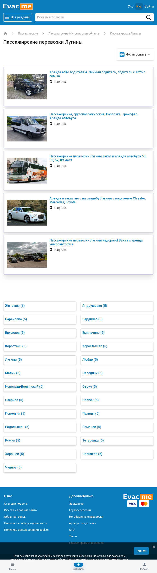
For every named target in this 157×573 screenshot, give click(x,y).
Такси (73, 536)
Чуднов (13, 467)
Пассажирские (28, 33)
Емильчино (93, 333)
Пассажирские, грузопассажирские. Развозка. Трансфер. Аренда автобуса (93, 116)
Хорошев (14, 454)
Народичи (92, 373)
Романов (91, 427)
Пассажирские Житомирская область (74, 33)
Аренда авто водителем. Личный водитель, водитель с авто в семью (97, 74)
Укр (130, 6)
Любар (90, 360)
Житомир (15, 306)
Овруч (89, 386)
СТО (72, 529)
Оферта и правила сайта (20, 510)
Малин (12, 373)
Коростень (16, 346)
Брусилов (15, 333)
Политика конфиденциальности (25, 523)
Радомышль (17, 427)
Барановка (16, 319)
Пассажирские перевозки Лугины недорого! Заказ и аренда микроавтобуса (96, 242)
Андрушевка (94, 306)
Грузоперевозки (80, 510)
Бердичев (92, 319)
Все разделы (20, 17)
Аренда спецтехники (82, 523)
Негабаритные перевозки (86, 516)
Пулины (91, 413)
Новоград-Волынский (24, 386)
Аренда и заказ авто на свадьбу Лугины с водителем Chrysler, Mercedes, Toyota (97, 200)
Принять (141, 551)
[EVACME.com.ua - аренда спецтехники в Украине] (5, 33)
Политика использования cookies (26, 529)
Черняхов (92, 454)
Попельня (15, 413)
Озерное (14, 400)
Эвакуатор (76, 503)
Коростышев (94, 346)
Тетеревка (93, 440)
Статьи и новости (16, 503)
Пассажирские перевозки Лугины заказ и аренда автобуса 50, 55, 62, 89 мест (97, 158)
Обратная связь (15, 516)
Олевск (90, 400)
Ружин (12, 440)
